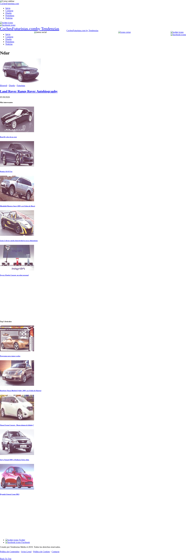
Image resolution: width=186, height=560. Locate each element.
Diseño (8, 13)
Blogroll (3, 85)
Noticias (9, 18)
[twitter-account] (6, 23)
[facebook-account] (7, 25)
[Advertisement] (93, 298)
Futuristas (21, 85)
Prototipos (9, 15)
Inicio (7, 8)
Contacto (9, 11)
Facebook (25, 542)
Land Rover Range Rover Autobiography (29, 91)
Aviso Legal (26, 551)
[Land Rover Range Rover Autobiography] (20, 83)
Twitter (21, 540)
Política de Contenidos (9, 551)
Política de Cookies (41, 551)
